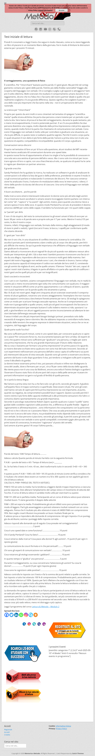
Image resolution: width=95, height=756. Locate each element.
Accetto (61, 10)
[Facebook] (6, 615)
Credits (7, 735)
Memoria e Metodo (32, 753)
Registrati (8, 729)
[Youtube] (44, 623)
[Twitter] (11, 615)
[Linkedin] (16, 615)
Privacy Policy (61, 728)
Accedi (7, 732)
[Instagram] (26, 615)
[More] (35, 615)
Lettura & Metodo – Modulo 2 (45, 606)
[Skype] (31, 615)
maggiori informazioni (45, 10)
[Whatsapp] (21, 615)
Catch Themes (78, 753)
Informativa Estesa (63, 726)
